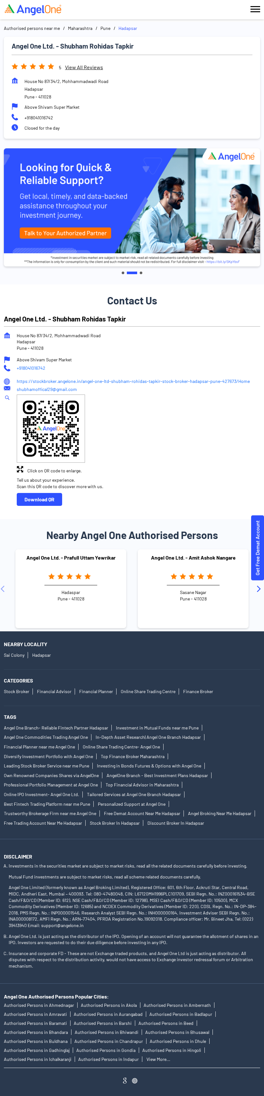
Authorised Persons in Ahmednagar (39, 1005)
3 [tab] (141, 273)
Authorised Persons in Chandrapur (108, 1041)
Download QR (39, 499)
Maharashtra (80, 28)
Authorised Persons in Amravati (35, 1014)
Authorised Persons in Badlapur (180, 1014)
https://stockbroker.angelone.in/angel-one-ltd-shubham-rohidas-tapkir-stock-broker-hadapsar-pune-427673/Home (133, 381)
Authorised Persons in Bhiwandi (106, 1032)
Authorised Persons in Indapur (108, 1059)
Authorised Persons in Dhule (178, 1041)
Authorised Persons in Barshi (103, 1023)
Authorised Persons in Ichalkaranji (37, 1059)
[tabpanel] (132, 207)
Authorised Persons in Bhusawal (177, 1032)
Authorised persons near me (32, 28)
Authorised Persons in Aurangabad (108, 1014)
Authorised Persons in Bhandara (36, 1032)
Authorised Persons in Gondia (106, 1050)
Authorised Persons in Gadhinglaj (37, 1050)
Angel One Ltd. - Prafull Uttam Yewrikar (71, 557)
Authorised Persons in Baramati (35, 1023)
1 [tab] (123, 273)
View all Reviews (84, 67)
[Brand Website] (136, 1081)
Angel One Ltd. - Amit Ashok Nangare (193, 557)
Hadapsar (41, 655)
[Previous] (4, 588)
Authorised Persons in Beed (165, 1023)
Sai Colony (14, 655)
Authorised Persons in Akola (109, 1005)
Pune (105, 28)
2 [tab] (132, 273)
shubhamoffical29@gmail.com (47, 389)
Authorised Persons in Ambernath (177, 1005)
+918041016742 (38, 117)
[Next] (260, 588)
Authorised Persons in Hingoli (171, 1050)
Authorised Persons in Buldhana (36, 1041)
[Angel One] (33, 9)
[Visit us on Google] (127, 1081)
